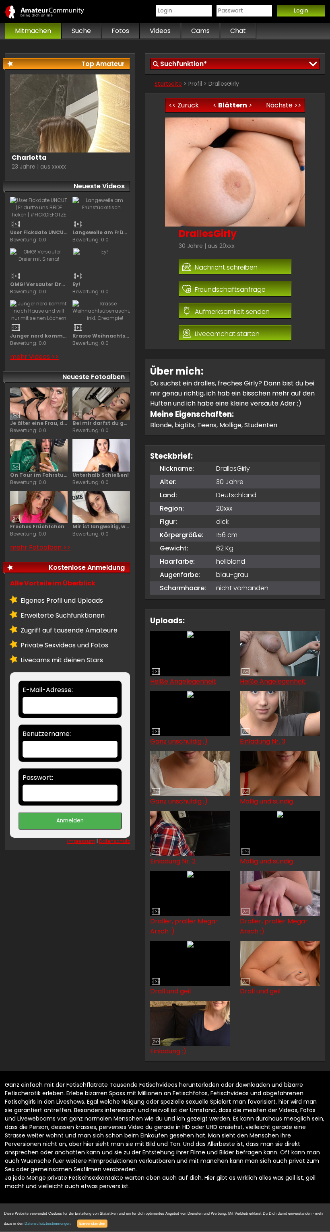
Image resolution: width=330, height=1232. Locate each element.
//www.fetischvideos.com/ (53, 12)
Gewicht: (174, 548)
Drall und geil (170, 991)
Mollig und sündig (266, 801)
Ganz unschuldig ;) (179, 741)
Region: (172, 508)
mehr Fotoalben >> (40, 547)
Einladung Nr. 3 (262, 741)
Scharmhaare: (183, 588)
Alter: (168, 481)
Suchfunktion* (183, 63)
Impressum (81, 841)
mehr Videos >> (34, 356)
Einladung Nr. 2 (173, 861)
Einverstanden (92, 1224)
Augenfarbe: (180, 574)
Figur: (168, 521)
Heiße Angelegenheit (183, 681)
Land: (168, 495)
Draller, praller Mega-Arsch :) (184, 926)
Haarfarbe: (177, 561)
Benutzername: (47, 733)
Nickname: (177, 468)
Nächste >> (283, 105)
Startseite (168, 84)
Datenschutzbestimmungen (47, 1224)
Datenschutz (114, 841)
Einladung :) (168, 1051)
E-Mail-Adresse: (48, 689)
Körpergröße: (181, 535)
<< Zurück (184, 105)
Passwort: (38, 777)
